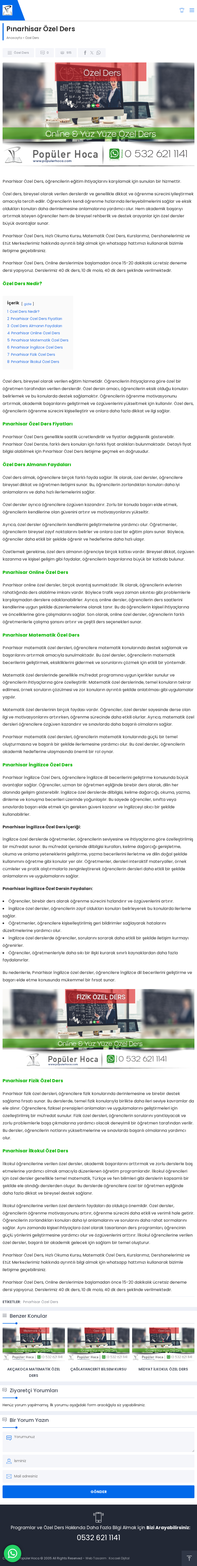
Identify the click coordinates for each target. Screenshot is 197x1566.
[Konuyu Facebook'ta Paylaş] (85, 53)
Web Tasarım (95, 1558)
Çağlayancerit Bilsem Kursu (98, 1369)
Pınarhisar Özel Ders (40, 1301)
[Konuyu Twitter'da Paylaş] (92, 53)
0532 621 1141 (98, 1538)
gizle (28, 304)
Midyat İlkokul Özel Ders (163, 1369)
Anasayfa (14, 38)
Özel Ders (32, 38)
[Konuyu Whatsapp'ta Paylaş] (98, 53)
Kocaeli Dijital (119, 1558)
